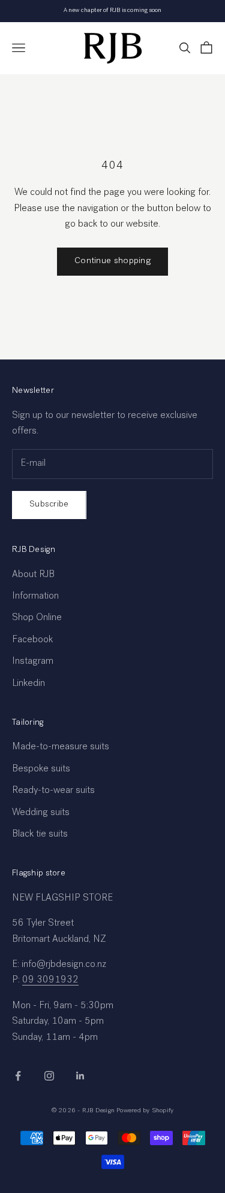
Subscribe (49, 504)
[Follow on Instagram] (49, 1076)
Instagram (32, 662)
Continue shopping (112, 261)
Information (35, 597)
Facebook (32, 640)
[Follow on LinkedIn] (80, 1076)
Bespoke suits (41, 769)
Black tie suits (40, 835)
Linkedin (28, 684)
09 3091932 (50, 980)
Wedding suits (41, 813)
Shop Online (37, 618)
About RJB (33, 575)
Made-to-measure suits (60, 747)
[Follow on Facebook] (18, 1076)
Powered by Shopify (144, 1110)
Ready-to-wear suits (53, 791)
